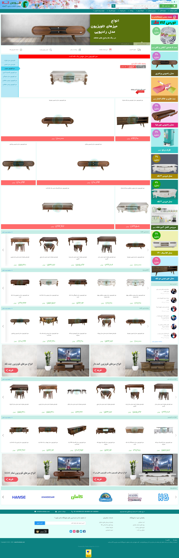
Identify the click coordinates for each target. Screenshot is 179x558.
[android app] (41, 531)
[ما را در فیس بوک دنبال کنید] (84, 533)
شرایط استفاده (109, 528)
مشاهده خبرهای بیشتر (157, 342)
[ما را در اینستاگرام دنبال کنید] (77, 532)
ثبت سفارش (141, 522)
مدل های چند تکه (125, 44)
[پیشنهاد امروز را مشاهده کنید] (164, 38)
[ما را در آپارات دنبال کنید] (74, 532)
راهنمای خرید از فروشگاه (137, 518)
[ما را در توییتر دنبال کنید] (81, 532)
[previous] (148, 250)
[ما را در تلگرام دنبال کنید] (70, 532)
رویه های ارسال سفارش (139, 525)
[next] (3, 250)
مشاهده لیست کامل (6, 232)
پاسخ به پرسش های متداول (106, 522)
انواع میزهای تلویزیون (142, 44)
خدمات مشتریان (108, 518)
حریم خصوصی (109, 530)
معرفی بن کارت (141, 530)
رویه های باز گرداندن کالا (107, 525)
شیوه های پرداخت (140, 528)
